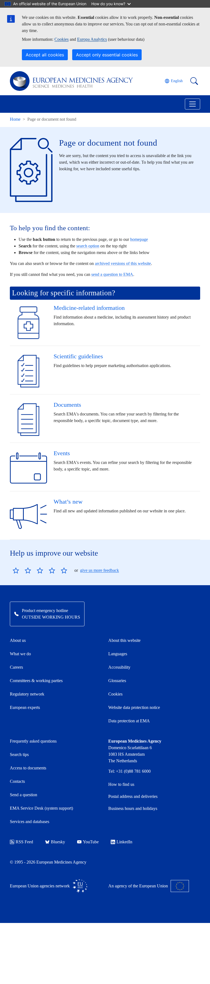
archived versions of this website (123, 263)
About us (18, 640)
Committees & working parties (36, 680)
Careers (16, 667)
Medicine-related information (89, 307)
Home (15, 119)
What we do (20, 653)
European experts (25, 707)
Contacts (17, 781)
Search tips (19, 754)
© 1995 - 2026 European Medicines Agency (48, 862)
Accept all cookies (45, 54)
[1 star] (16, 570)
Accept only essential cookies (107, 54)
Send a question (23, 794)
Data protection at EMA (129, 720)
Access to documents (28, 768)
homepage (139, 239)
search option (87, 246)
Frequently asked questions (33, 741)
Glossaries (117, 680)
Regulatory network (27, 694)
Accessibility (119, 667)
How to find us (121, 784)
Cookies (61, 39)
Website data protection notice (134, 707)
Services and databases (29, 821)
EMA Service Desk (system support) (41, 808)
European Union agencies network (40, 886)
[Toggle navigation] (192, 104)
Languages (117, 653)
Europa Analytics (92, 39)
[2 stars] (22, 570)
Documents (67, 404)
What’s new (68, 501)
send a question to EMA (112, 274)
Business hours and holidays (132, 808)
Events (62, 453)
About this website (124, 640)
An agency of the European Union (138, 886)
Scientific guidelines (78, 356)
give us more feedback (99, 570)
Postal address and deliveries (133, 796)
